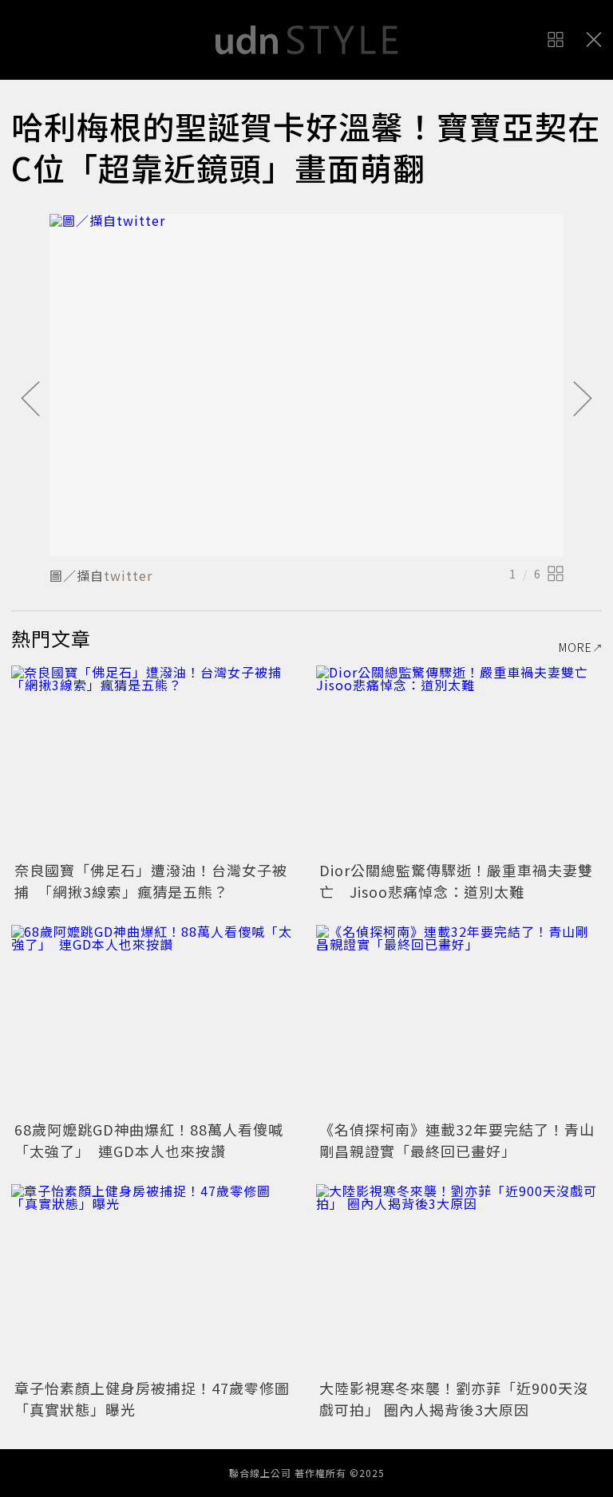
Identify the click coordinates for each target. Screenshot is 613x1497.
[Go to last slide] (30, 400)
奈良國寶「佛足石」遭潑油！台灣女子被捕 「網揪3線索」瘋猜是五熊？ (150, 880)
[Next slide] (583, 400)
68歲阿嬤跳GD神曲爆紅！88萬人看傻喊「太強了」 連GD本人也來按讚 (148, 1140)
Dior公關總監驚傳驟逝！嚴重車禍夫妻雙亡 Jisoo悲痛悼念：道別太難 (456, 880)
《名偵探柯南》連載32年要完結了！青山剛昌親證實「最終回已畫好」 (457, 1140)
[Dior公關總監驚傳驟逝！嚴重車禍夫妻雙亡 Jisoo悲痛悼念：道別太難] (459, 761)
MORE (575, 647)
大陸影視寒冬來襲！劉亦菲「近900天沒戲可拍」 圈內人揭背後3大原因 (453, 1398)
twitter (128, 575)
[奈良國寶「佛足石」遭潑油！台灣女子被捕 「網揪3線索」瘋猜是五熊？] (154, 761)
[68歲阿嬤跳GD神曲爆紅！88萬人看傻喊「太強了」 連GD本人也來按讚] (154, 1020)
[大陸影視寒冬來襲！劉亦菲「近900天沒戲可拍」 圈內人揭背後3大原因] (459, 1279)
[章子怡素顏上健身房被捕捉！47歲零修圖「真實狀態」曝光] (154, 1279)
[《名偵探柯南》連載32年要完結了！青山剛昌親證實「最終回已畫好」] (459, 1020)
